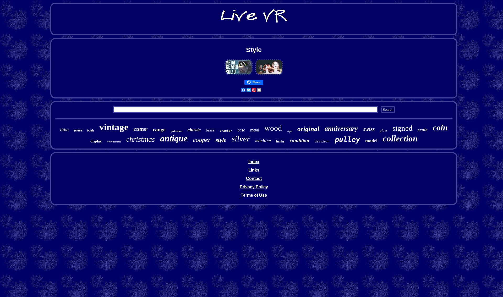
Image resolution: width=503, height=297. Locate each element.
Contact (254, 178)
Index (253, 162)
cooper (201, 139)
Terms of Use (254, 195)
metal (254, 130)
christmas (140, 139)
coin (440, 127)
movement (114, 141)
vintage (113, 127)
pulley (347, 139)
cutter (140, 129)
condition (299, 140)
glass (383, 130)
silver (241, 138)
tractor (226, 131)
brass (210, 130)
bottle (90, 130)
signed (402, 128)
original (308, 128)
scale (423, 129)
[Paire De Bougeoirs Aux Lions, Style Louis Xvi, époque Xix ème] (238, 74)
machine (263, 140)
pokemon (176, 131)
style (221, 140)
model (371, 140)
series (78, 130)
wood (273, 128)
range (159, 129)
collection (400, 138)
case (241, 130)
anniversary (341, 128)
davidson (322, 141)
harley (280, 141)
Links (253, 170)
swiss (369, 129)
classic (194, 129)
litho (64, 129)
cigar (289, 131)
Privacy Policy (254, 187)
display (96, 141)
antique (174, 138)
